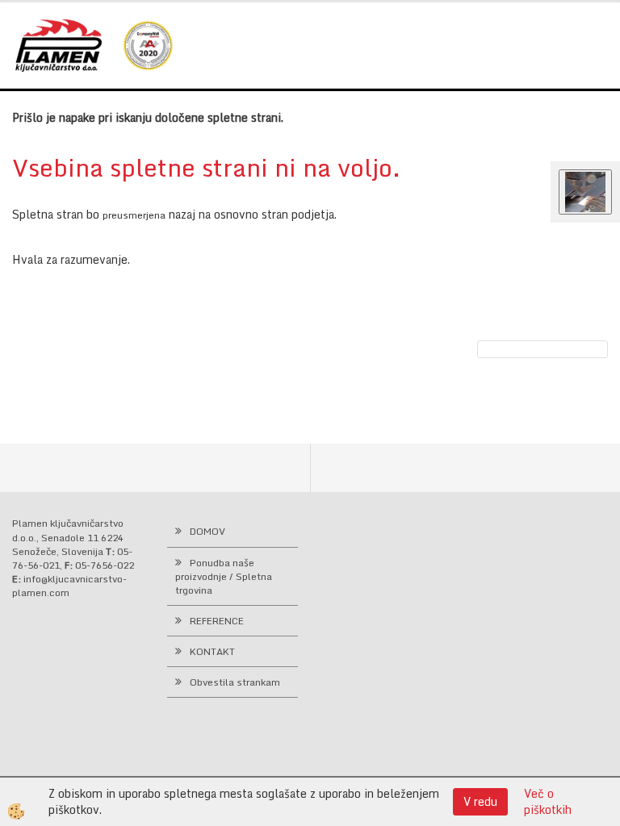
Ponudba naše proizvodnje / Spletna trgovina (223, 576)
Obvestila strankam (235, 682)
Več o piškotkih (548, 802)
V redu (480, 801)
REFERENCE (217, 620)
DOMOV (207, 531)
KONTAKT (212, 651)
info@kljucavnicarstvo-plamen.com (69, 585)
